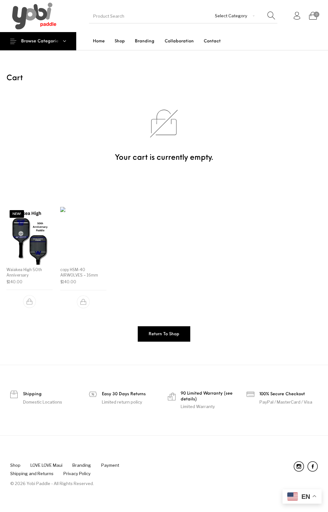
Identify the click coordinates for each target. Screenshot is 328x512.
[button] (29, 301)
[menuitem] (99, 41)
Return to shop (164, 334)
